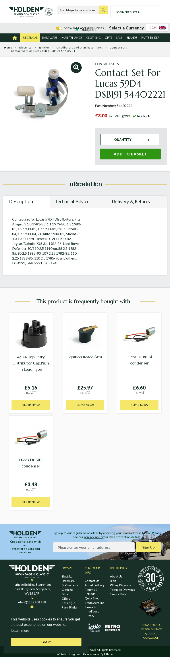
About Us (116, 576)
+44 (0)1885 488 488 (32, 602)
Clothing (93, 38)
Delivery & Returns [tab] (131, 201)
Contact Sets (118, 47)
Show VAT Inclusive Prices (84, 28)
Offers (66, 598)
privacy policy (94, 537)
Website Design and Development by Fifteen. (85, 654)
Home (8, 47)
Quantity (122, 139)
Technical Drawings (122, 589)
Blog (113, 581)
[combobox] (157, 28)
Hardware (49, 38)
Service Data (118, 594)
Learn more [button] (20, 630)
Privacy (89, 616)
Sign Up (148, 547)
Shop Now (31, 405)
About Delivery (94, 585)
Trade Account (94, 603)
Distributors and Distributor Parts (79, 47)
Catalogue (68, 603)
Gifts (108, 38)
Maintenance (72, 38)
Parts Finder (150, 38)
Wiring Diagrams (120, 585)
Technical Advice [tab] (72, 201)
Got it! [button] (46, 642)
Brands (132, 38)
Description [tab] (21, 201)
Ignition (44, 47)
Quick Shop (92, 598)
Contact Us (92, 581)
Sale (119, 38)
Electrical (30, 38)
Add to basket (130, 154)
